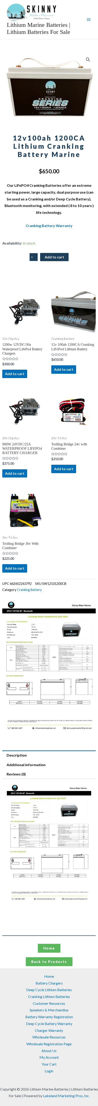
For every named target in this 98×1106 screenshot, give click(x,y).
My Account (49, 1057)
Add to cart (54, 257)
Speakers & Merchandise (49, 1010)
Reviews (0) (16, 774)
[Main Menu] (88, 19)
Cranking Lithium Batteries (49, 996)
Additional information (26, 765)
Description (17, 755)
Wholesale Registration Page (49, 1044)
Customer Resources (49, 1003)
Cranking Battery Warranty (49, 225)
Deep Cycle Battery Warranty (49, 1023)
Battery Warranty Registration (49, 1017)
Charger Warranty (49, 1030)
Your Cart (49, 1064)
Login (49, 1071)
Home (49, 976)
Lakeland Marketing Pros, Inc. (66, 1095)
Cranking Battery (29, 590)
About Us (49, 1050)
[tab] (49, 755)
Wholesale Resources (49, 1037)
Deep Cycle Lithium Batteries (49, 989)
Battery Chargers (49, 983)
